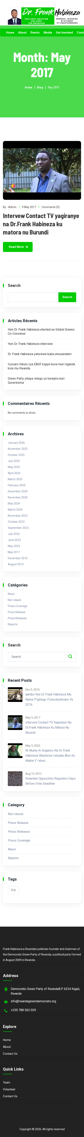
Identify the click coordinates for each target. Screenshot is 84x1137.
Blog (40, 87)
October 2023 (16, 521)
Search (14, 285)
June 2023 (14, 540)
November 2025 (18, 448)
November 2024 (18, 497)
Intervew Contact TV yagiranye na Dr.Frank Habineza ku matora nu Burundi (41, 224)
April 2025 (14, 473)
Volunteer (9, 1089)
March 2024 (15, 509)
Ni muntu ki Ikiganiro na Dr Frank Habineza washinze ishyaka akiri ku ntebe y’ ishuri (50, 756)
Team (6, 1082)
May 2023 (14, 546)
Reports (13, 624)
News (11, 593)
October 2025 (16, 454)
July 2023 (14, 533)
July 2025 (14, 461)
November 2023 (18, 515)
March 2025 (15, 479)
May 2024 (14, 503)
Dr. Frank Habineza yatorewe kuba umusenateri (39, 354)
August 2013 (16, 564)
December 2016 (18, 558)
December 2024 (18, 491)
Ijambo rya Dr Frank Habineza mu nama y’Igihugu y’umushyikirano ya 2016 (49, 699)
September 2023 (18, 527)
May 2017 (14, 552)
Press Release (16, 612)
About (22, 32)
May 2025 (14, 467)
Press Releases (17, 618)
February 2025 (17, 485)
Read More (16, 247)
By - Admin (9, 207)
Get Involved (64, 32)
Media (48, 32)
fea (13, 890)
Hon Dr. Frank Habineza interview (30, 344)
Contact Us (10, 1053)
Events (35, 32)
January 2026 (16, 442)
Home (10, 32)
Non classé (14, 600)
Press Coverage (17, 606)
